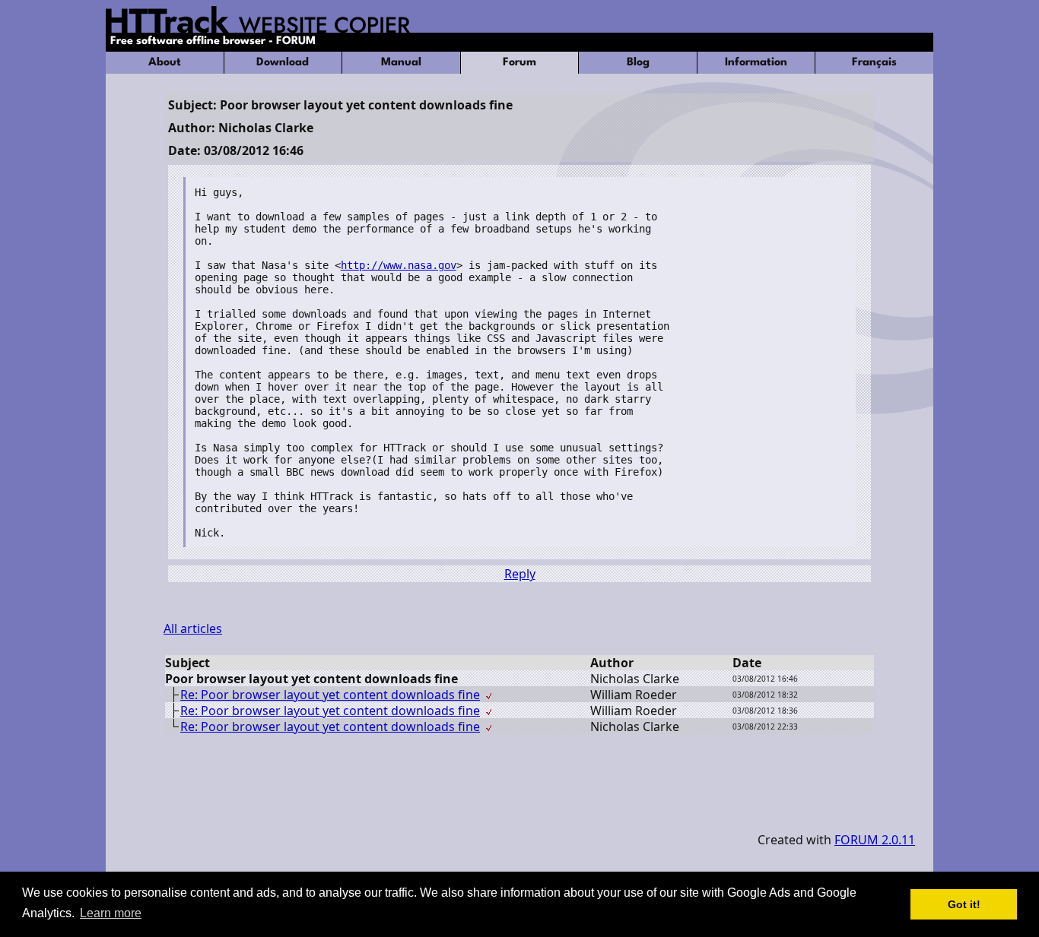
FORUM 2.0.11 (874, 839)
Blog (638, 62)
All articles (193, 628)
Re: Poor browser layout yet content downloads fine (330, 694)
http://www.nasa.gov (398, 265)
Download (282, 62)
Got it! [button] (964, 904)
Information (756, 62)
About (164, 62)
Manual (401, 62)
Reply (519, 573)
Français (874, 62)
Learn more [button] (110, 913)
